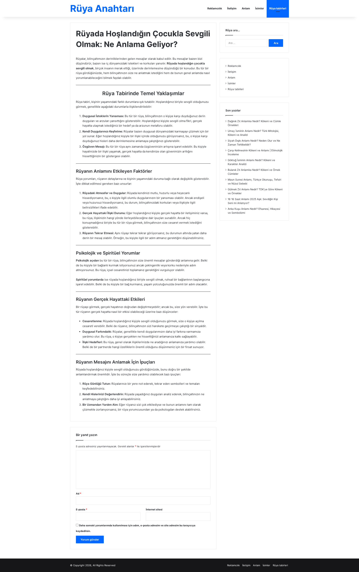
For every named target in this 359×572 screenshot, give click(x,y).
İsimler (259, 8)
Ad (78, 493)
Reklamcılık (214, 8)
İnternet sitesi (154, 509)
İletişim (232, 8)
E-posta (81, 509)
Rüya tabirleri (277, 8)
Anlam (246, 8)
